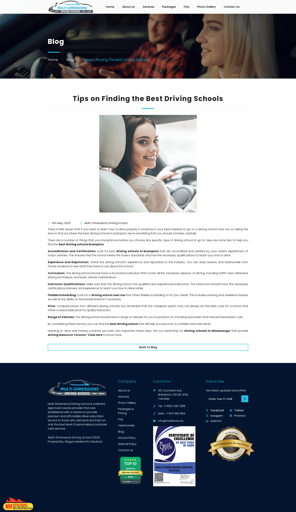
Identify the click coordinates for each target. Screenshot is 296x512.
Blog (70, 59)
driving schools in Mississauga (207, 331)
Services (148, 7)
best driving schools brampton (81, 244)
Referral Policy (127, 444)
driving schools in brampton (137, 251)
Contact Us (232, 7)
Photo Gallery (206, 7)
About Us (128, 7)
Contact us (125, 450)
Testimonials (126, 425)
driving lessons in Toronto (67, 335)
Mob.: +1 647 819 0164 (171, 413)
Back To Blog (148, 347)
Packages (169, 7)
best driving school (124, 324)
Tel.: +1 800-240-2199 (171, 406)
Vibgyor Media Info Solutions (83, 442)
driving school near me (108, 295)
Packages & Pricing (126, 411)
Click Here (95, 335)
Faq (120, 419)
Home (110, 7)
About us (124, 390)
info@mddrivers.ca (170, 421)
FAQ (186, 7)
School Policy (127, 438)
